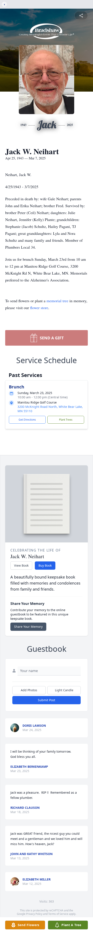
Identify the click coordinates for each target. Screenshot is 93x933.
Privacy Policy (34, 914)
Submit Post (46, 700)
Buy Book (45, 565)
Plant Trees (65, 419)
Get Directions (27, 419)
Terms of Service (58, 914)
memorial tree (57, 300)
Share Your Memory (28, 627)
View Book (21, 565)
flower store (39, 307)
